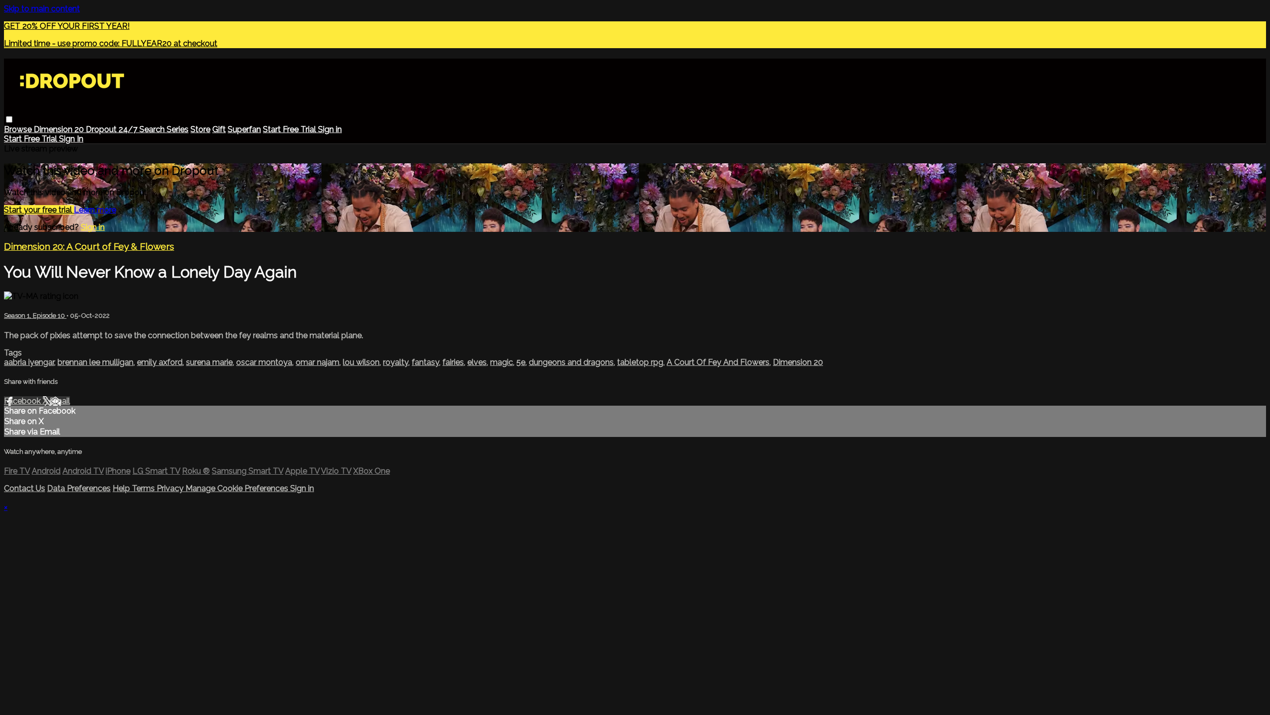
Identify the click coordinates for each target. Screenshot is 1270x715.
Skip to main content (42, 8)
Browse (19, 129)
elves (477, 362)
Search (153, 129)
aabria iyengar (29, 362)
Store (200, 129)
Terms (144, 488)
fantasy (425, 362)
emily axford (160, 362)
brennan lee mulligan (95, 362)
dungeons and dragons (571, 362)
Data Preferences (79, 488)
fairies (453, 362)
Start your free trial (39, 209)
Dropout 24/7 (112, 129)
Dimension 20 (60, 129)
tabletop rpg (640, 362)
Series (178, 129)
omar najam (317, 362)
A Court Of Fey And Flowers (718, 362)
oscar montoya (264, 362)
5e (520, 362)
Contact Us (24, 488)
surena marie (209, 362)
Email (60, 401)
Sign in (330, 129)
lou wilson (361, 362)
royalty (395, 362)
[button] (9, 119)
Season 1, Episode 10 (35, 315)
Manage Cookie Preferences (238, 488)
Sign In (71, 138)
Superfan (244, 129)
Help (122, 488)
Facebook (23, 401)
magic (501, 362)
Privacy (171, 488)
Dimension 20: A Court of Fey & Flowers (89, 246)
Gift (219, 129)
